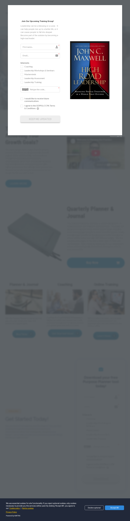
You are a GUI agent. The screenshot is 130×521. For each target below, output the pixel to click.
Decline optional (94, 508)
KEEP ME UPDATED (40, 119)
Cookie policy (14, 508)
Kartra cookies (28, 508)
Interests (25, 63)
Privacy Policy (11, 512)
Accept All (114, 508)
